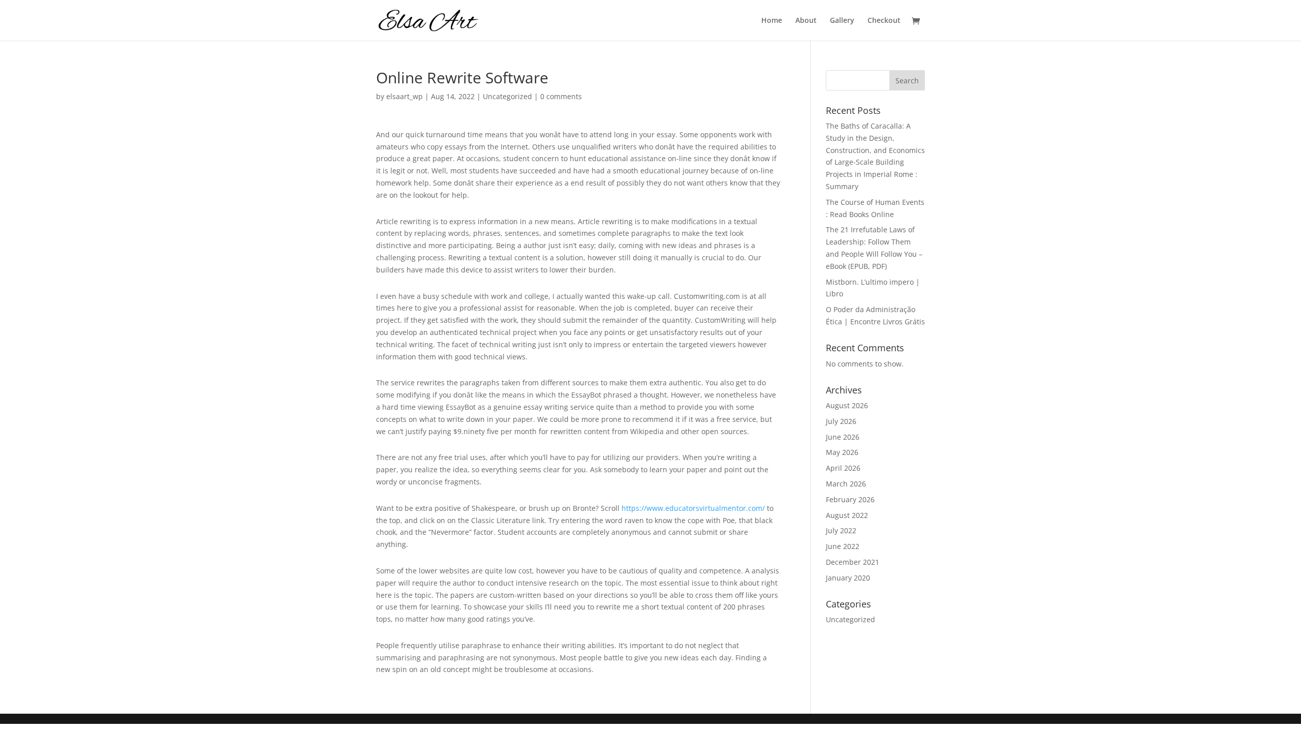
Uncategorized (507, 96)
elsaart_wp (404, 96)
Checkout (884, 21)
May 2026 (842, 452)
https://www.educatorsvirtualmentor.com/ (693, 508)
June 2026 (842, 437)
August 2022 (847, 515)
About (806, 21)
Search (907, 80)
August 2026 (847, 405)
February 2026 (850, 499)
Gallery (842, 21)
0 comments (561, 96)
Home (771, 21)
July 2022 (841, 530)
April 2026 (843, 468)
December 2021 (852, 562)
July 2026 (841, 421)
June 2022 (842, 546)
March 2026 (846, 484)
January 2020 (848, 578)
